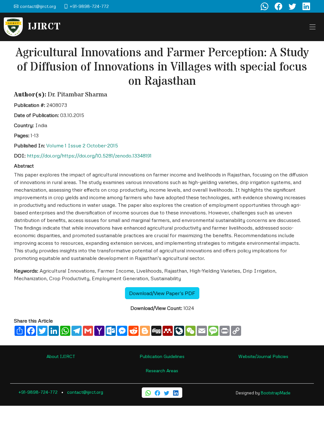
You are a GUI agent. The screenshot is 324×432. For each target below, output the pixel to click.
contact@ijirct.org (85, 392)
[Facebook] (157, 392)
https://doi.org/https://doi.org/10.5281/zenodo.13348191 (89, 155)
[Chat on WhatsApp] (264, 6)
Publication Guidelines (162, 356)
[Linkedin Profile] (306, 6)
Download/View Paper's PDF (162, 293)
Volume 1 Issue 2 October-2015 (82, 145)
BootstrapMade (275, 392)
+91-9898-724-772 (38, 392)
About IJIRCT (61, 356)
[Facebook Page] (278, 6)
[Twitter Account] (292, 6)
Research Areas (162, 370)
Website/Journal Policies (263, 356)
